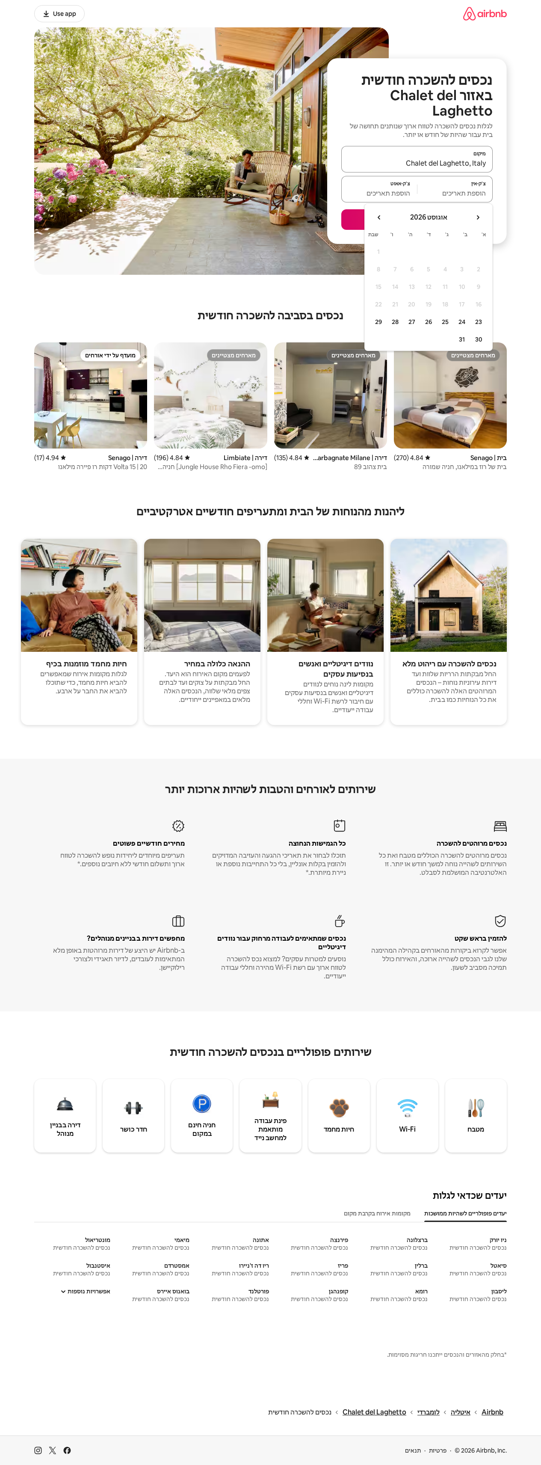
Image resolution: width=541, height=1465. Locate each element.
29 (378, 322)
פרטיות (437, 1450)
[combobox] (417, 163)
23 (478, 322)
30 (478, 339)
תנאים (413, 1450)
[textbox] (455, 193)
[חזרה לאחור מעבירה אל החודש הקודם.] (477, 217)
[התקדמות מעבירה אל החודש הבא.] (379, 217)
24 (461, 322)
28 (395, 322)
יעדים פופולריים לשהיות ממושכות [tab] (465, 1213)
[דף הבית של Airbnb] (485, 13)
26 (428, 322)
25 (445, 322)
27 (411, 322)
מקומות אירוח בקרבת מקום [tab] (377, 1213)
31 (462, 339)
